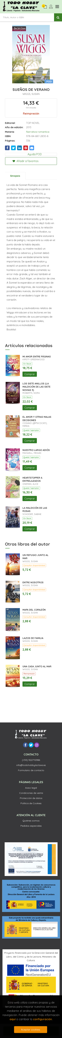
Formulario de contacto (31, 770)
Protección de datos (31, 798)
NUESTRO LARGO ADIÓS (36, 450)
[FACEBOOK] (25, 744)
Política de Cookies (31, 803)
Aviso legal (31, 787)
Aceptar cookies (30, 1029)
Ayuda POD (35, 154)
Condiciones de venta (31, 792)
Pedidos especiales (31, 825)
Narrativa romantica (37, 131)
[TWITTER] (31, 744)
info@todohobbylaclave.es (31, 765)
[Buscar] (58, 17)
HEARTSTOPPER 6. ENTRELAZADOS (32, 479)
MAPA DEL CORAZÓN (34, 609)
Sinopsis (15, 175)
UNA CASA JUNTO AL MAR (36, 666)
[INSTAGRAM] (36, 744)
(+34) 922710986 (31, 759)
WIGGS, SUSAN (31, 94)
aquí (13, 1019)
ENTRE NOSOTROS (32, 582)
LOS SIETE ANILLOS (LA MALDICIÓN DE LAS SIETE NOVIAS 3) (36, 387)
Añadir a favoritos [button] (27, 161)
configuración (42, 1019)
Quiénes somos (31, 820)
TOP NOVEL (33, 123)
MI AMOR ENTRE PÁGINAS (36, 356)
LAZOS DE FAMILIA (32, 638)
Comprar (29, 374)
